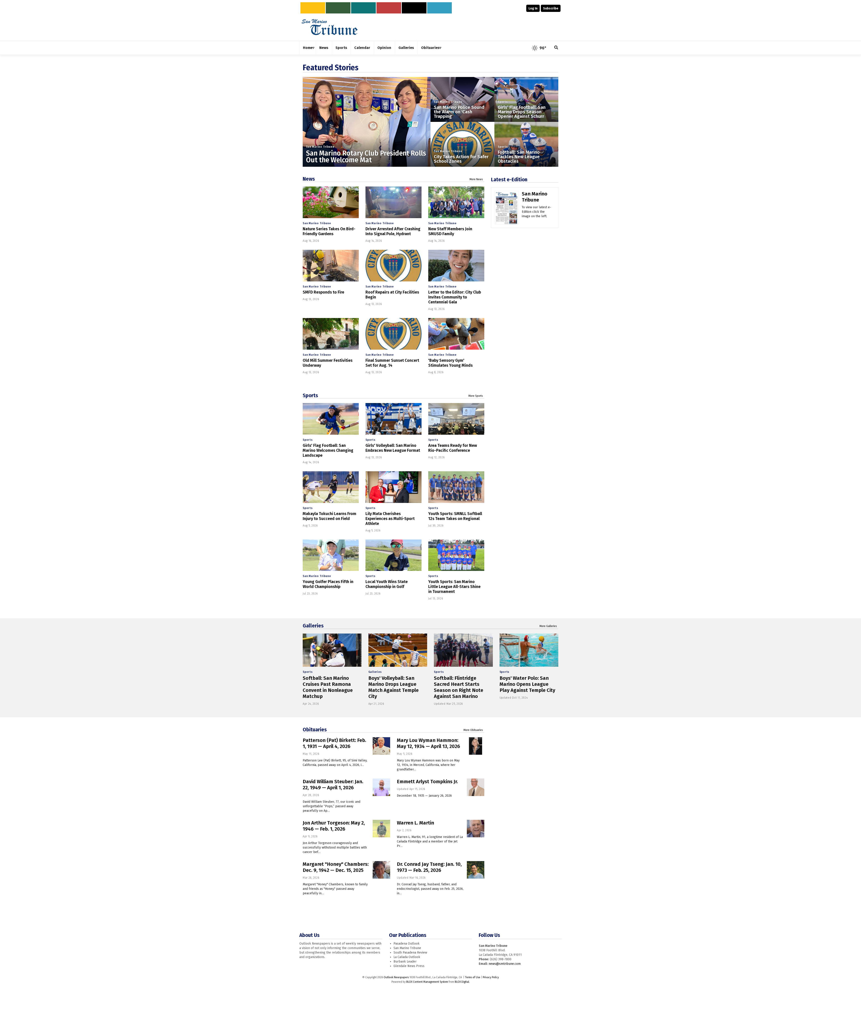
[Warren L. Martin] (475, 828)
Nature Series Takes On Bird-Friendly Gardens (329, 231)
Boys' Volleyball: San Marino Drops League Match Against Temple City (393, 687)
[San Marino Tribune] (506, 209)
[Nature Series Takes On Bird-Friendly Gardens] (331, 202)
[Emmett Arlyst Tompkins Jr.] (475, 787)
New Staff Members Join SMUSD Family (450, 231)
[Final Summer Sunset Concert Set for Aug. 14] (393, 334)
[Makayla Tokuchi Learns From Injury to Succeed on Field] (331, 487)
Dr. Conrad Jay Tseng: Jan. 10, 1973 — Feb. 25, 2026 (429, 867)
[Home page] (329, 27)
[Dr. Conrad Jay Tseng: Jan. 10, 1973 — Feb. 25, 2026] (475, 870)
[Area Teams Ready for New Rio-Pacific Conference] (456, 419)
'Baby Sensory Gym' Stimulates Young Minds (450, 363)
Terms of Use (472, 977)
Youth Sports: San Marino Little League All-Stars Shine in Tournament (454, 586)
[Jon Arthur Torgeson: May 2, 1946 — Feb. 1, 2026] (381, 828)
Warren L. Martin (415, 823)
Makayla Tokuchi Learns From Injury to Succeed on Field (329, 516)
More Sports (475, 395)
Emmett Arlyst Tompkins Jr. (427, 782)
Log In (532, 8)
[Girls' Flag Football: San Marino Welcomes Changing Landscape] (331, 419)
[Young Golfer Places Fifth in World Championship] (331, 555)
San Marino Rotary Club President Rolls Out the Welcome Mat (366, 156)
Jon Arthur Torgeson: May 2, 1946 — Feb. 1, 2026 (334, 826)
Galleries (313, 626)
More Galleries (548, 626)
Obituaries (315, 729)
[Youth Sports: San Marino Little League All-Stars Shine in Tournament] (456, 555)
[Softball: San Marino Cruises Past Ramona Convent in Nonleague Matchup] (332, 650)
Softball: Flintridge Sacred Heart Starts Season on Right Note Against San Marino (458, 687)
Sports (503, 101)
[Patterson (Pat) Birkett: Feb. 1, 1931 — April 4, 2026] (381, 746)
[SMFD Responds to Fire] (331, 265)
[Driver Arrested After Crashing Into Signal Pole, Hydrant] (393, 202)
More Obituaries (473, 730)
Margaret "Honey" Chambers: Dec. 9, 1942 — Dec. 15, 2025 (336, 867)
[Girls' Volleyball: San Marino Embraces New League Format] (393, 419)
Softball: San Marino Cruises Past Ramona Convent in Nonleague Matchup (328, 687)
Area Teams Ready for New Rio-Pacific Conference (452, 448)
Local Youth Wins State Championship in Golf (386, 584)
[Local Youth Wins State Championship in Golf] (393, 555)
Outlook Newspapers (396, 977)
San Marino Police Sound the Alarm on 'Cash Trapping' (459, 112)
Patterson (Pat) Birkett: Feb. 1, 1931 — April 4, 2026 (334, 743)
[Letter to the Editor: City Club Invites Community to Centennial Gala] (456, 265)
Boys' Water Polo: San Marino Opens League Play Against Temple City (527, 684)
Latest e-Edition (509, 179)
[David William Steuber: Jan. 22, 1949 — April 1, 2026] (381, 787)
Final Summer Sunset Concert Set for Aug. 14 (392, 363)
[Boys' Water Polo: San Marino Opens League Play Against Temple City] (529, 650)
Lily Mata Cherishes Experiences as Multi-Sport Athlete (390, 518)
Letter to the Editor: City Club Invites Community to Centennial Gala (454, 297)
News (309, 179)
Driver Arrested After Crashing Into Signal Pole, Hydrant (392, 231)
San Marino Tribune (320, 146)
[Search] (556, 48)
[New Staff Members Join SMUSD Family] (456, 202)
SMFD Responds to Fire (323, 292)
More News (476, 179)
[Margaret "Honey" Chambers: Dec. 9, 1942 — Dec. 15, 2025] (381, 870)
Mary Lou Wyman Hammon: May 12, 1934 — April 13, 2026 (428, 743)
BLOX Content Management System (427, 981)
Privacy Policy (491, 977)
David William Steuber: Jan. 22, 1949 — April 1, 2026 (333, 785)
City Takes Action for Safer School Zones (461, 159)
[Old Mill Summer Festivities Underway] (331, 334)
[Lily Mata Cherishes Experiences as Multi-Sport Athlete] (393, 487)
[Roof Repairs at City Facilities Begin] (393, 265)
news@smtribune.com (505, 964)
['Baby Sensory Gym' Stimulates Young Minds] (456, 334)
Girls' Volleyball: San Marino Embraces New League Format (392, 448)
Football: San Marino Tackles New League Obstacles (519, 156)
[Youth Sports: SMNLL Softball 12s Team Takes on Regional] (456, 487)
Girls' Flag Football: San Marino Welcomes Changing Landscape (328, 450)
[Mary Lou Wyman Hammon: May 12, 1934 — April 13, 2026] (475, 746)
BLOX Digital (462, 981)
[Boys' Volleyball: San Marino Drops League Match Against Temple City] (397, 650)
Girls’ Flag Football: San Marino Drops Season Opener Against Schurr (522, 112)
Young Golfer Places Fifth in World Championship (328, 584)
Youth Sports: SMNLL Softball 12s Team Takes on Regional (455, 516)
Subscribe (550, 8)
